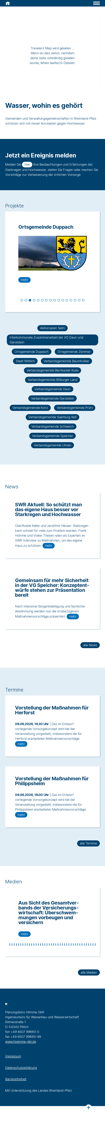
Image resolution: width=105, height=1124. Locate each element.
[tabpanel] (52, 253)
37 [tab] (88, 944)
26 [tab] (64, 944)
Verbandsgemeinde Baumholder (66, 361)
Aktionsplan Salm (52, 328)
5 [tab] (38, 300)
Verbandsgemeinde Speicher (52, 436)
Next (101, 261)
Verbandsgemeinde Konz (30, 408)
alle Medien (89, 972)
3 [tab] (30, 300)
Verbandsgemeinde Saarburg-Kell (52, 417)
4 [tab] (34, 300)
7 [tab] (46, 300)
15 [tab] (79, 300)
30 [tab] (73, 944)
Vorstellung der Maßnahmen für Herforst (52, 710)
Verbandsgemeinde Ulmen (52, 445)
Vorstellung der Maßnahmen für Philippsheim (52, 781)
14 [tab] (75, 300)
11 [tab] (63, 300)
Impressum (13, 1056)
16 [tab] (83, 300)
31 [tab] (75, 944)
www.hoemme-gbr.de (20, 1042)
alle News (90, 645)
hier (27, 164)
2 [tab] (26, 300)
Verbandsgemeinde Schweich (52, 426)
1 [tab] (22, 300)
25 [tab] (62, 944)
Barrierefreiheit (15, 1079)
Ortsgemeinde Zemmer (45, 227)
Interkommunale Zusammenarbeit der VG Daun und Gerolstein (46, 339)
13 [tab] (71, 300)
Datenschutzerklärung (21, 1068)
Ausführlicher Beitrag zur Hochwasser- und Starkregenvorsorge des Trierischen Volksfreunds (51, 910)
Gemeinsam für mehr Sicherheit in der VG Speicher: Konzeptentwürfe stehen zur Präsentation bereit (52, 587)
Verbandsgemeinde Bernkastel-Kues (52, 370)
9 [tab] (54, 300)
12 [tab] (67, 300)
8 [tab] (50, 300)
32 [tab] (77, 944)
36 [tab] (86, 944)
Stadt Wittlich (25, 361)
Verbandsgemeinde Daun (52, 389)
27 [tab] (66, 944)
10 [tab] (58, 300)
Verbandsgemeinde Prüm (75, 408)
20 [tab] (51, 944)
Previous (3, 261)
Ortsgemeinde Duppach (31, 352)
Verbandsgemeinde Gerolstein (52, 398)
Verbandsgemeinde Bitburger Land (52, 380)
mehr (24, 280)
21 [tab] (53, 944)
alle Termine (88, 843)
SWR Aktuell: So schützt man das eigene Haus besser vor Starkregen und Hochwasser (48, 509)
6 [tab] (42, 300)
